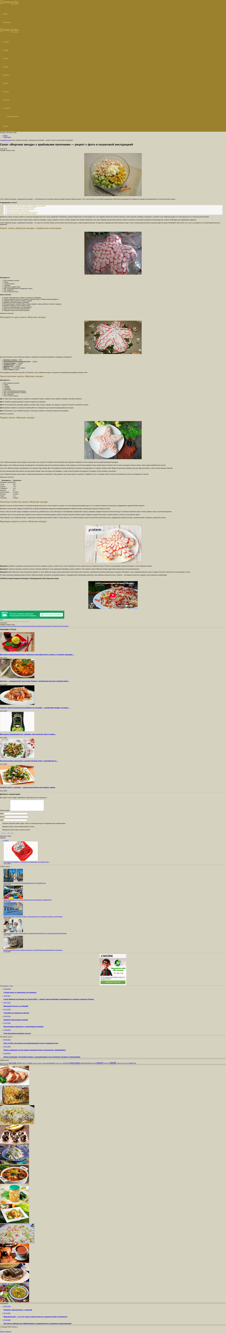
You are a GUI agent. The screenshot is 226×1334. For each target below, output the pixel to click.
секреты (119, 1063)
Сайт (1, 820)
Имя (2, 813)
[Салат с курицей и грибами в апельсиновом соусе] (14, 1223)
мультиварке (51, 1063)
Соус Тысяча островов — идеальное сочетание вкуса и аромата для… (27, 862)
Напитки (6, 100)
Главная (2, 140)
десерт (24, 1063)
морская (15, 621)
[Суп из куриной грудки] (14, 1302)
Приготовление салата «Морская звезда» (20, 209)
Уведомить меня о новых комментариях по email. (18, 826)
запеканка (34, 1063)
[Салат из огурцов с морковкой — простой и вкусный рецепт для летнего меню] (14, 1203)
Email (2, 817)
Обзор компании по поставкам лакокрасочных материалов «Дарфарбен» (28, 900)
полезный (66, 1063)
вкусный (12, 1063)
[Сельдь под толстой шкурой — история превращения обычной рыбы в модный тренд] (17, 1124)
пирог (61, 1063)
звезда (2, 621)
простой (93, 1063)
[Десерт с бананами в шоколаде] (14, 1144)
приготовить (74, 1063)
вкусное (2, 1063)
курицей (44, 1063)
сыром (131, 1063)
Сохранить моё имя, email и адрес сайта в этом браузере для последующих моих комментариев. (34, 823)
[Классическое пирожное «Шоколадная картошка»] (14, 1282)
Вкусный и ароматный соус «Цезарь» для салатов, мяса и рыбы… (28, 734)
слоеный (123, 1063)
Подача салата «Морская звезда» (18, 210)
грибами (19, 1063)
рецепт (100, 1063)
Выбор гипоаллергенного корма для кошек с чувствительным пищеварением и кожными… (33, 950)
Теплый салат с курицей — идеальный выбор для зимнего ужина (27, 787)
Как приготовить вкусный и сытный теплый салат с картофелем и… (29, 761)
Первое (6, 50)
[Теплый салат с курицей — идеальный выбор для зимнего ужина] (17, 784)
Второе (6, 58)
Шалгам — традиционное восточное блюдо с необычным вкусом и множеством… (34, 681)
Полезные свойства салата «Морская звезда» (22, 212)
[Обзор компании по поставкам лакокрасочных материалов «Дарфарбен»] (13, 898)
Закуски (6, 91)
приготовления (86, 1063)
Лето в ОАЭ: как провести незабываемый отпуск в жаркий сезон (25, 883)
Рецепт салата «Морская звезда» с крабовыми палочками (26, 206)
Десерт (6, 83)
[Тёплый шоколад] (14, 1262)
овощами (57, 1063)
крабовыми (8, 621)
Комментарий (5, 810)
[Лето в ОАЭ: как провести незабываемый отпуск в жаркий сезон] (13, 881)
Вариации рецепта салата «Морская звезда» (22, 214)
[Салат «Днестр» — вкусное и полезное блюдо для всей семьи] (14, 1163)
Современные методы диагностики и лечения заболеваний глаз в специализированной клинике (35, 933)
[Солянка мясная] (14, 1183)
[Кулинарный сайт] (9, 4)
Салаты (6, 66)
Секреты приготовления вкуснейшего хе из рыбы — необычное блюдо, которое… (35, 708)
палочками (21, 621)
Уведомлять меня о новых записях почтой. (16, 830)
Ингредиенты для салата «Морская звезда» (21, 207)
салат (27, 621)
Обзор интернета (12, 116)
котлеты (39, 1063)
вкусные (7, 1063)
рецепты (106, 1063)
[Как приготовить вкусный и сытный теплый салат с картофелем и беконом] (17, 757)
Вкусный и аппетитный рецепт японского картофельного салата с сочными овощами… (37, 654)
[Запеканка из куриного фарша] (14, 1104)
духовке (29, 1063)
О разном (7, 108)
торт (135, 1063)
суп (127, 1063)
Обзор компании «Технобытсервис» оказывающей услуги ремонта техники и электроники (33, 916)
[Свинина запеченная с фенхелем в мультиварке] (14, 1084)
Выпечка (6, 75)
